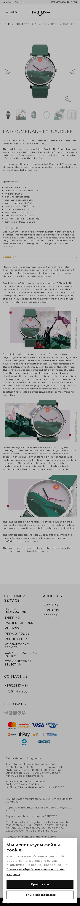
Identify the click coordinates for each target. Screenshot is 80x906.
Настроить (13, 874)
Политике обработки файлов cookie (36, 869)
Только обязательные (40, 895)
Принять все (40, 884)
